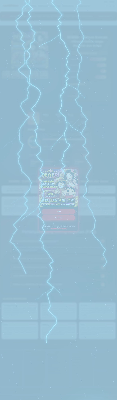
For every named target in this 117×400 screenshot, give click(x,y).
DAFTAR (58, 218)
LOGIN (58, 212)
